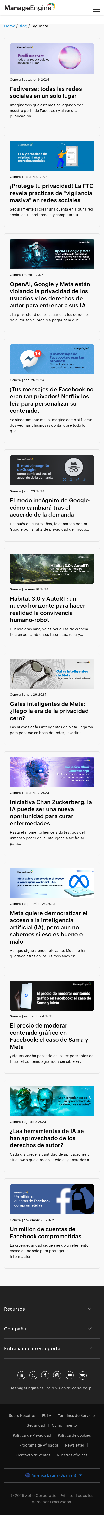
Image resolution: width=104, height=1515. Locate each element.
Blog (23, 26)
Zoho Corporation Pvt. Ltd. (50, 1495)
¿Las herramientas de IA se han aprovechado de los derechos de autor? (47, 1138)
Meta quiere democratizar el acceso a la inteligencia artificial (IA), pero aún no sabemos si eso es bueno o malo (49, 927)
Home (10, 26)
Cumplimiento (64, 1425)
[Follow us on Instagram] (57, 1375)
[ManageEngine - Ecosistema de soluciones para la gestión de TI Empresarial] (30, 10)
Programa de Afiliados (39, 1445)
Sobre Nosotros (22, 1415)
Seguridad (36, 1425)
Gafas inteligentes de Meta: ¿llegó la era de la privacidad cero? (49, 711)
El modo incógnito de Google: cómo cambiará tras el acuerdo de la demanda (50, 507)
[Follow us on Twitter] (33, 1375)
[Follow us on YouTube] (70, 1375)
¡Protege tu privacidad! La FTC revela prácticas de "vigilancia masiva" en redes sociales (51, 193)
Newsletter (74, 1445)
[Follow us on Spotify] (83, 1375)
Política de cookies (74, 1435)
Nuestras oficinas (72, 1455)
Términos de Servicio (76, 1415)
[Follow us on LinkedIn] (21, 1375)
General (16, 79)
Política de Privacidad (32, 1435)
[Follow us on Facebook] (45, 1375)
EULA (46, 1415)
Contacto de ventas (33, 1455)
